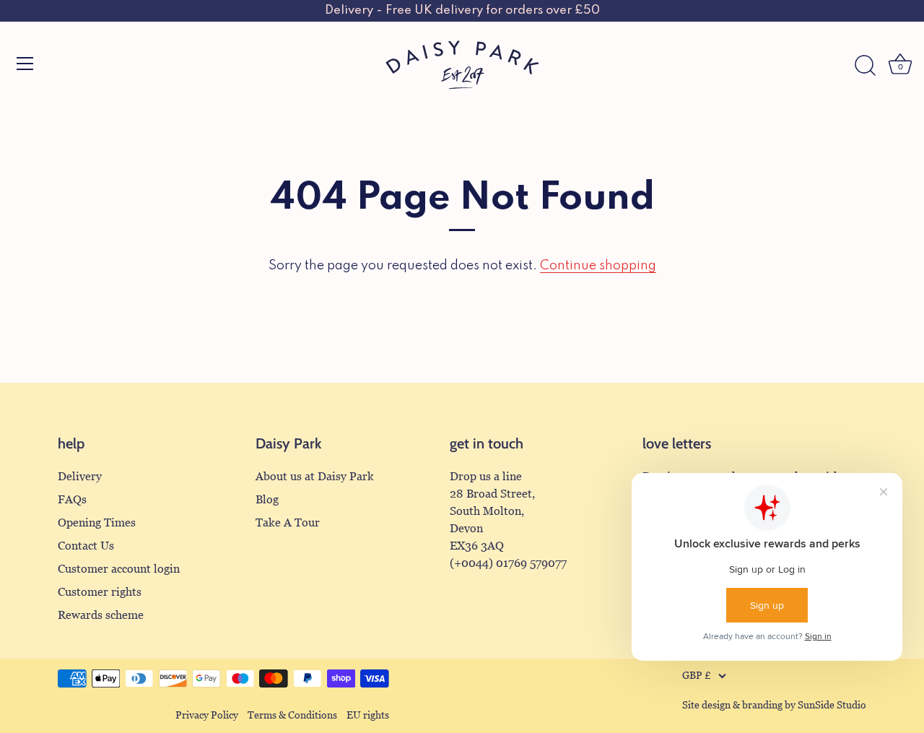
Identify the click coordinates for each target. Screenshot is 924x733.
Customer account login (119, 569)
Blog (267, 499)
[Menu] (25, 63)
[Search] (865, 66)
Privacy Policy (206, 715)
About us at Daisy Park (315, 476)
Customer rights (99, 592)
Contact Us (86, 545)
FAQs (72, 499)
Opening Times (97, 522)
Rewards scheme (101, 615)
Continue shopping (598, 265)
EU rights (367, 715)
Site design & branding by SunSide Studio (774, 705)
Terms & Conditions (292, 715)
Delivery (80, 476)
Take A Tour (288, 522)
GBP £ (696, 675)
